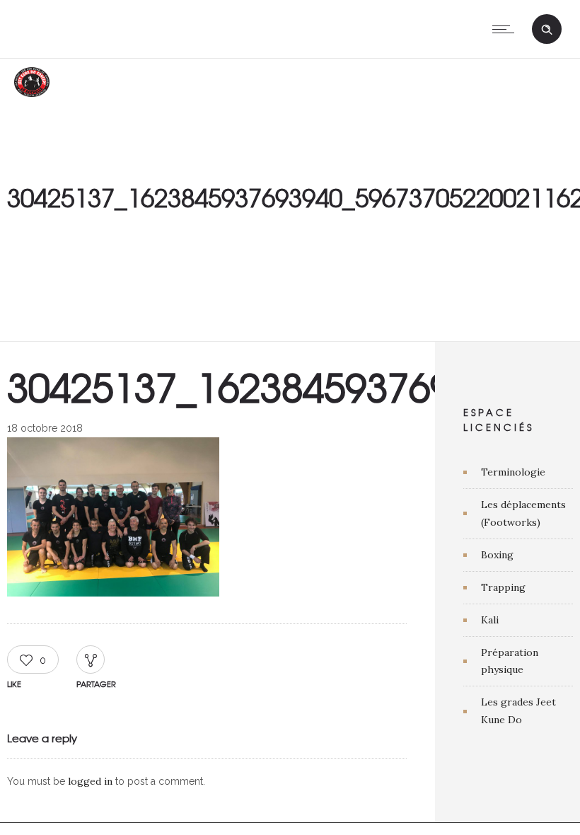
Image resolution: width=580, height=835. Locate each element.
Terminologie (513, 472)
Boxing (497, 554)
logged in (90, 781)
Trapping (503, 587)
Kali (490, 620)
